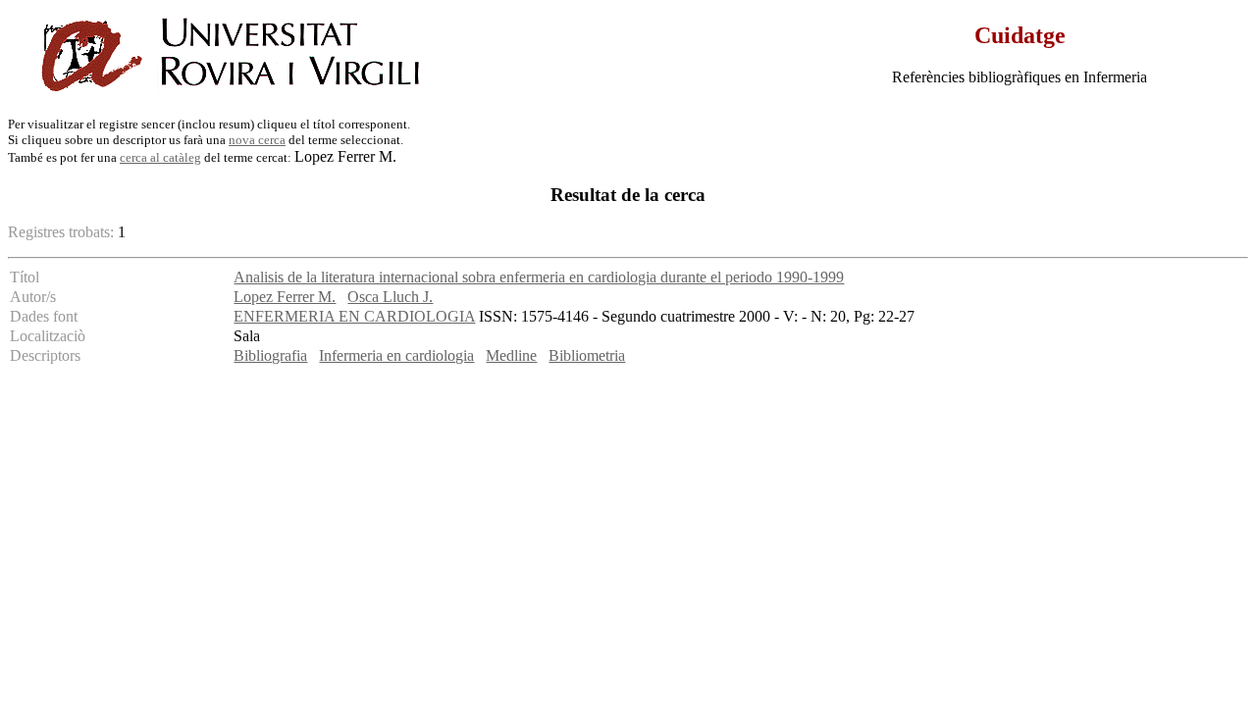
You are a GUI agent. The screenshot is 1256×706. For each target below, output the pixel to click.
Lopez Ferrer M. (285, 296)
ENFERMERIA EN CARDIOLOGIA (354, 316)
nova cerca (257, 139)
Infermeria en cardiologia (396, 355)
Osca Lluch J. (390, 296)
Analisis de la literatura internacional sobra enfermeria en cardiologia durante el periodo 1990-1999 (539, 277)
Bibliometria (587, 355)
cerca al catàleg (160, 157)
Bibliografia (270, 355)
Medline (511, 355)
